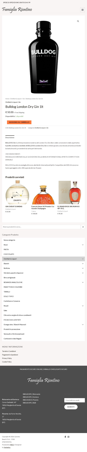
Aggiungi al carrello (19, 122)
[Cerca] (83, 227)
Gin (24, 99)
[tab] (9, 137)
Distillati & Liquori (15, 99)
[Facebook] (65, 437)
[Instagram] (68, 437)
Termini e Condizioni (9, 351)
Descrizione (9, 137)
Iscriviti (71, 407)
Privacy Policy (7, 358)
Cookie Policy (6, 362)
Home (7, 99)
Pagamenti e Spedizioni (10, 355)
